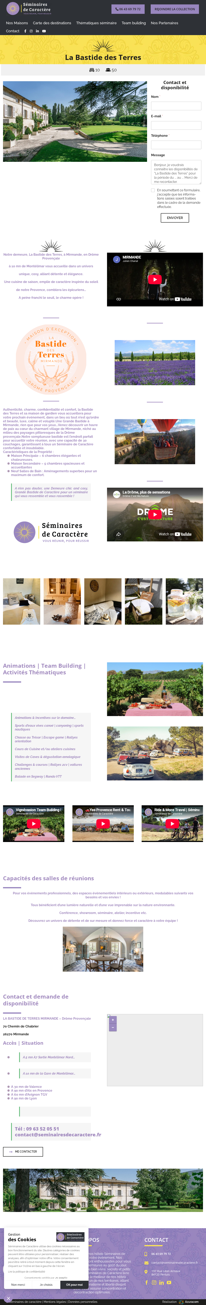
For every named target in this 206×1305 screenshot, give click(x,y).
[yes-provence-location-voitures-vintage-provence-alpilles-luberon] (155, 728)
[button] (6, 122)
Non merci (18, 1284)
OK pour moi (74, 1284)
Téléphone (160, 136)
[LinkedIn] (161, 1282)
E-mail (157, 116)
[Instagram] (154, 1282)
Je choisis (46, 1284)
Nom (155, 97)
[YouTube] (169, 1282)
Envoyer (175, 218)
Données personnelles (82, 1301)
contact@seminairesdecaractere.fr (174, 1262)
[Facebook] (146, 1282)
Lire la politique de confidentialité (26, 1271)
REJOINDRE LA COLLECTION (175, 9)
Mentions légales (55, 1301)
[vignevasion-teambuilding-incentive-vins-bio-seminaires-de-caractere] (155, 664)
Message (158, 155)
